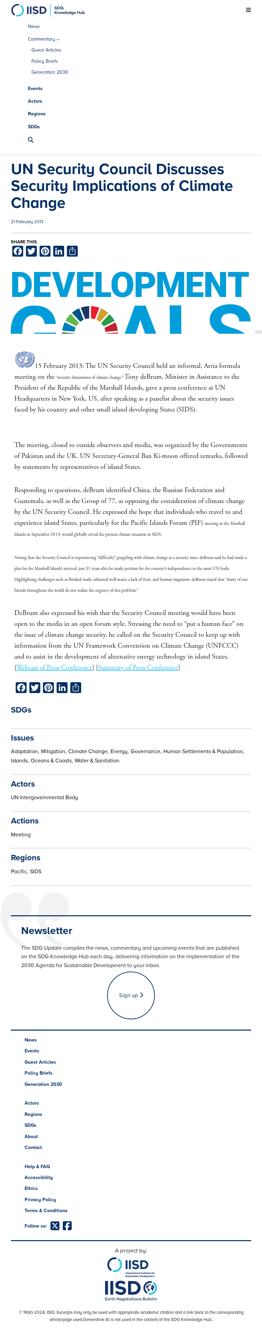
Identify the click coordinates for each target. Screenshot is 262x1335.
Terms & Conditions (46, 1211)
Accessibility (39, 1177)
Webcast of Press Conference (54, 667)
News (34, 26)
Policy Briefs (44, 61)
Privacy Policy (40, 1200)
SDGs (34, 127)
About (31, 1136)
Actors (35, 101)
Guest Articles (46, 50)
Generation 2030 (49, 72)
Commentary (41, 39)
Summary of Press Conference (138, 667)
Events (35, 88)
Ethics (31, 1188)
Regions (37, 114)
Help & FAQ (37, 1166)
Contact (33, 1147)
